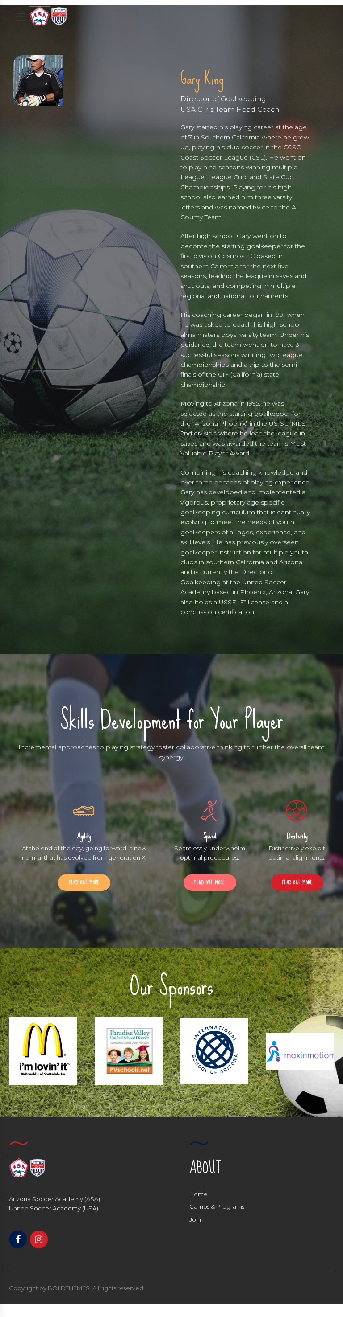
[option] (43, 1051)
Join (195, 1219)
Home (198, 1194)
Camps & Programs (216, 1206)
